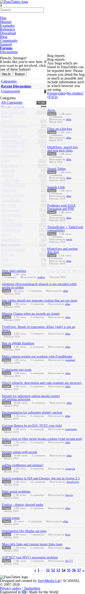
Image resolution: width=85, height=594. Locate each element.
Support (6, 44)
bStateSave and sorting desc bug (62, 250)
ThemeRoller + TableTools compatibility (65, 228)
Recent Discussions (16, 86)
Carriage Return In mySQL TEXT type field (32, 425)
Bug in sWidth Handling (18, 343)
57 (79, 570)
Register (20, 74)
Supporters (32, 588)
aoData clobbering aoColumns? (22, 465)
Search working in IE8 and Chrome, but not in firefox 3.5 (41, 478)
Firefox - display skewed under (22, 504)
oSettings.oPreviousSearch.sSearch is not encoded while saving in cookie (39, 285)
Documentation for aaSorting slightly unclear (32, 412)
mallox (41, 277)
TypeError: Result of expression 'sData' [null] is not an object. (38, 328)
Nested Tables (56, 169)
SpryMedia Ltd (49, 581)
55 (69, 570)
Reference (7, 29)
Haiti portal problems (16, 491)
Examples (7, 26)
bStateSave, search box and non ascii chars (62, 148)
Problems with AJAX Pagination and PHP (61, 207)
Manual (5, 22)
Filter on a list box (59, 129)
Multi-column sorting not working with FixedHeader (37, 356)
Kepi (67, 534)
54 (63, 570)
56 (74, 570)
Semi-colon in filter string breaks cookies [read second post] (42, 439)
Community (9, 41)
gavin (69, 239)
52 (53, 570)
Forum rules (56, 93)
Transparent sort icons (16, 369)
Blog (3, 37)
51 (48, 570)
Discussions (9, 52)
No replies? (75, 93)
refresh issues (11, 518)
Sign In (6, 74)
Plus (3, 18)
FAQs (53, 97)
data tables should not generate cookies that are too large (39, 300)
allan (68, 119)
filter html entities (14, 271)
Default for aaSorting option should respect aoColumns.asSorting (31, 397)
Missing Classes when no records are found (30, 313)
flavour (69, 495)
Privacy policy (10, 588)
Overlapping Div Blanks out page (24, 531)
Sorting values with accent (19, 452)
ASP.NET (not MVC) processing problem (30, 557)
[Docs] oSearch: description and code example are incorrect (41, 383)
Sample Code (56, 187)
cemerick (70, 468)
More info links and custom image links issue (32, 544)
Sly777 (69, 560)
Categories (9, 81)
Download (8, 33)
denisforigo (73, 481)
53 (58, 570)
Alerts (51, 110)
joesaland (70, 360)
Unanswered (10, 91)
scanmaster (71, 429)
